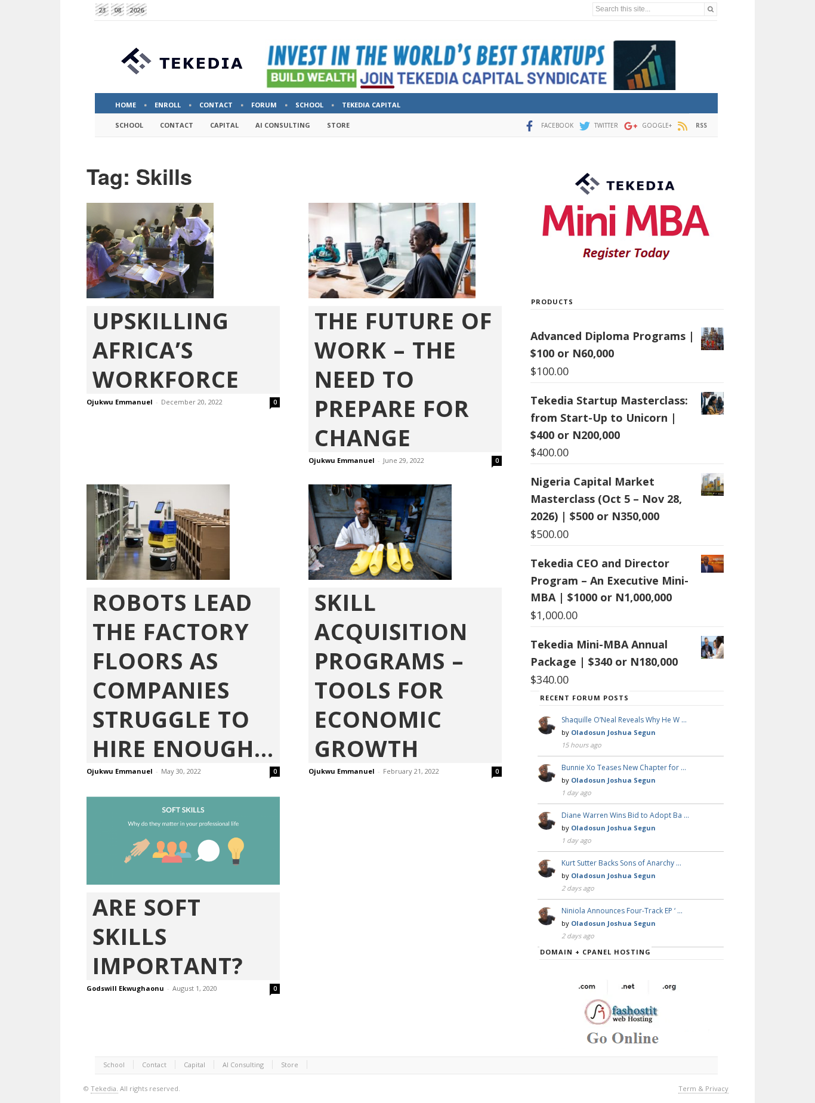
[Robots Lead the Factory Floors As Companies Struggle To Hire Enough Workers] (183, 532)
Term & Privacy (703, 1088)
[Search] (710, 9)
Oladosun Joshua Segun (613, 732)
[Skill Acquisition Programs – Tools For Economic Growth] (405, 532)
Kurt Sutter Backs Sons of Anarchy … (621, 863)
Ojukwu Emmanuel (120, 401)
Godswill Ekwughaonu (125, 988)
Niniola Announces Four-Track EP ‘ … (622, 911)
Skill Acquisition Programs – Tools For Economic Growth (391, 675)
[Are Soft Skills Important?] (183, 840)
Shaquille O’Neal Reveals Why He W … (624, 720)
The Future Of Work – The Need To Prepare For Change (403, 379)
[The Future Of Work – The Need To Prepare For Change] (405, 251)
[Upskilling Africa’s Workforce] (183, 250)
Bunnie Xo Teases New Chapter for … (623, 767)
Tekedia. (104, 1088)
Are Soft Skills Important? (167, 936)
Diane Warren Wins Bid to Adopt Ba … (625, 815)
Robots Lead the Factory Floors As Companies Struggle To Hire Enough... (183, 675)
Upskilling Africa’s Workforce (165, 350)
